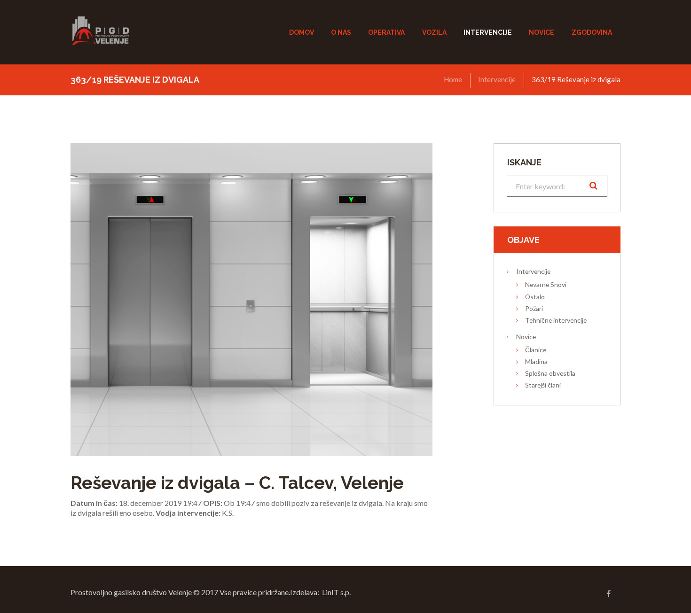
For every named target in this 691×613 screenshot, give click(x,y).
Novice (526, 337)
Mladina (536, 361)
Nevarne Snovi (545, 284)
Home (453, 79)
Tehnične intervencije (556, 320)
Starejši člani (543, 385)
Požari (534, 308)
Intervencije (497, 79)
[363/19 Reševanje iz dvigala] (251, 299)
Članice (535, 350)
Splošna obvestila (550, 373)
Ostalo (535, 297)
